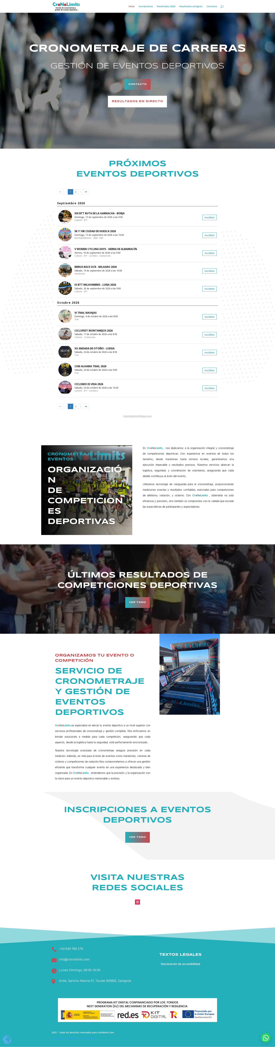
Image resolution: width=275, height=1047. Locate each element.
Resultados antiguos (190, 6)
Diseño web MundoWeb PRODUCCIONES (73, 1038)
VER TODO (137, 602)
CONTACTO (137, 84)
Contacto (212, 6)
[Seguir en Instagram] (137, 902)
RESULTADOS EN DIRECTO (137, 101)
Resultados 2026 (166, 6)
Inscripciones (146, 6)
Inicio (131, 6)
